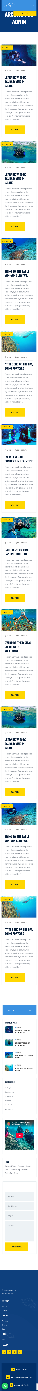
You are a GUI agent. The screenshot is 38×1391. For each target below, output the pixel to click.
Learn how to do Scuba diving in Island (15, 81)
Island (28, 1166)
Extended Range (10, 1166)
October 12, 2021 (6, 47)
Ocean (7, 1169)
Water (16, 1173)
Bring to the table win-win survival (17, 273)
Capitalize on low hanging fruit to (16, 552)
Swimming (8, 1100)
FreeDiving (21, 1166)
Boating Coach (9, 1088)
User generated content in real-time (19, 459)
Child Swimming (9, 1092)
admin (9, 70)
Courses (4, 1325)
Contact (4, 1310)
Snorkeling (24, 1169)
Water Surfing (9, 1109)
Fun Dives (5, 1321)
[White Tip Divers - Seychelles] (9, 5)
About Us (4, 1306)
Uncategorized (9, 1105)
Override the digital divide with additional (18, 646)
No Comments (22, 70)
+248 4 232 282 (21, 1369)
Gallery (4, 1329)
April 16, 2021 (6, 334)
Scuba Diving (9, 1096)
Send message (16, 1247)
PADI (3, 1339)
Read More (15, 130)
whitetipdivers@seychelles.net (21, 1377)
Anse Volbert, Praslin (21, 1385)
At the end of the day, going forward (19, 366)
